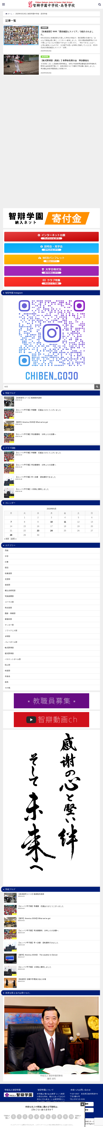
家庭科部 (8, 619)
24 (51, 531)
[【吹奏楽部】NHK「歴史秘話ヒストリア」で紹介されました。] (51, 39)
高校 (6, 550)
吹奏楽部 (44, 27)
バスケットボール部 (13, 659)
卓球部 (7, 636)
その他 (7, 688)
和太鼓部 (8, 608)
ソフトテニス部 (11, 630)
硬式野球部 (9, 653)
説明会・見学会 (53, 248)
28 (11, 535)
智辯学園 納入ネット (86, 1121)
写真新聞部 (9, 596)
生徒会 (7, 676)
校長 (6, 682)
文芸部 (7, 579)
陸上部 (7, 665)
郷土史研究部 (10, 590)
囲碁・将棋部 (10, 613)
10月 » (13, 539)
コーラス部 (9, 602)
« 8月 (6, 539)
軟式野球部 (45, 56)
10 (51, 522)
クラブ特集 (52, 281)
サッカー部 (9, 625)
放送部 (7, 585)
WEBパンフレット (54, 259)
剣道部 (7, 670)
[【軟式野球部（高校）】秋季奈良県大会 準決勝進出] (51, 64)
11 (65, 522)
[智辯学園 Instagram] (51, 339)
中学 (6, 556)
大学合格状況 (52, 270)
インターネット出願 (53, 236)
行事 (6, 562)
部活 (6, 567)
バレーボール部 (11, 642)
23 (38, 531)
